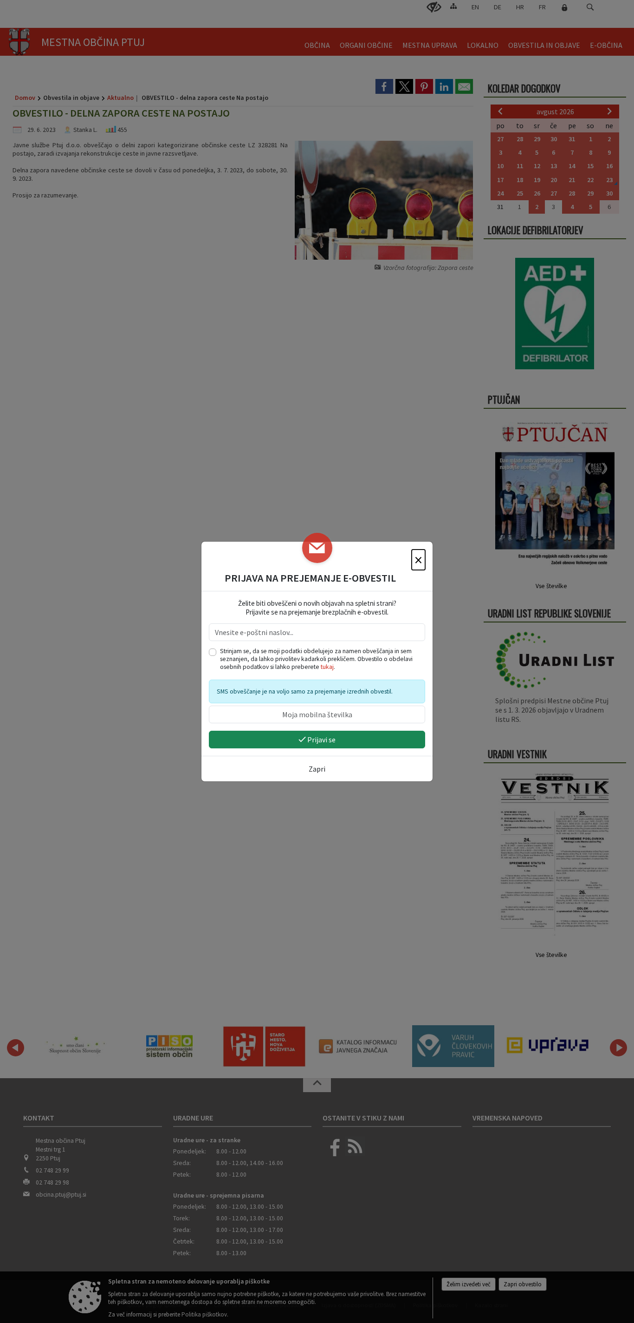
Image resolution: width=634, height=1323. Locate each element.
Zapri (317, 768)
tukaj (327, 667)
